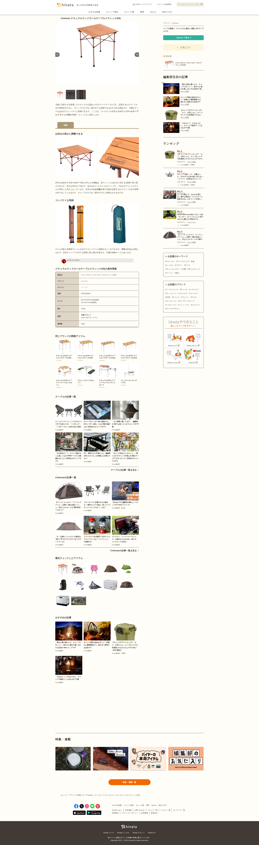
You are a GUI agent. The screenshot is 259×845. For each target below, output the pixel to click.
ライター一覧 (165, 810)
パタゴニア (194, 289)
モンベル (184, 289)
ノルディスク (171, 305)
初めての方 (167, 12)
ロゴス (194, 297)
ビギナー (179, 265)
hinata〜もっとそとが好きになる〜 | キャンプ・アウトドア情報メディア (129, 826)
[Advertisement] (75, 702)
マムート (185, 297)
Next (137, 54)
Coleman (84, 281)
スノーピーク (171, 293)
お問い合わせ (139, 810)
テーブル (84, 287)
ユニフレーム (171, 301)
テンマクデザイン (173, 309)
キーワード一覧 (179, 810)
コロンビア (183, 293)
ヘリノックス (184, 305)
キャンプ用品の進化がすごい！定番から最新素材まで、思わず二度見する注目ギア (191, 99)
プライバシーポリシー (130, 813)
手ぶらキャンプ (194, 269)
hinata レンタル (123, 833)
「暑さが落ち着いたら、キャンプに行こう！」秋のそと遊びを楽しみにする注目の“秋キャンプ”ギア (191, 86)
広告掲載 (128, 810)
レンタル (169, 265)
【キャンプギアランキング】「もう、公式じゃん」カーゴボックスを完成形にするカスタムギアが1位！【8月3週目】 (191, 112)
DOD (168, 297)
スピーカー (170, 261)
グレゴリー (196, 305)
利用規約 (115, 813)
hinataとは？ (117, 810)
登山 (177, 273)
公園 (184, 269)
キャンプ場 (129, 12)
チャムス (176, 297)
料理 (142, 12)
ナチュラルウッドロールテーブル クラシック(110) (188, 64)
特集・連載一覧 (129, 782)
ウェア (187, 265)
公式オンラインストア (143, 4)
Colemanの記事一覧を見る (123, 550)
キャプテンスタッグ (186, 301)
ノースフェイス (172, 289)
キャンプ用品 (112, 12)
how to (153, 12)
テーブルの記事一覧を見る (124, 470)
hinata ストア (108, 833)
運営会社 (154, 813)
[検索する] (202, 4)
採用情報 (144, 813)
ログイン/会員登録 (164, 4)
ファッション (191, 222)
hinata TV (152, 833)
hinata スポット (139, 833)
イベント (169, 273)
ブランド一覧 (152, 810)
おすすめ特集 (94, 12)
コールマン (194, 293)
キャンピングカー (173, 269)
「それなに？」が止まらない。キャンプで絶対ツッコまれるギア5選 (191, 125)
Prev (57, 54)
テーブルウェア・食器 (186, 261)
